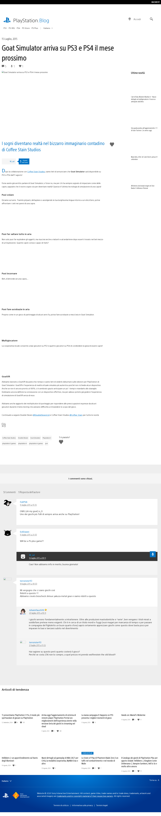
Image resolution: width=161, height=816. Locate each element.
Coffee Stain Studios (36, 171)
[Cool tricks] (52, 325)
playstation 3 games (9, 443)
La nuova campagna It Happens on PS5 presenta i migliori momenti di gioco (97, 716)
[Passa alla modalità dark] (129, 19)
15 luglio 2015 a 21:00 (28, 534)
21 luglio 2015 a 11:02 (37, 645)
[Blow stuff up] (52, 258)
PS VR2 (12, 28)
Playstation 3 (47, 438)
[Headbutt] (52, 294)
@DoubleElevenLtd (41, 415)
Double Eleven (23, 438)
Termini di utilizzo (61, 805)
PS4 (18, 28)
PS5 (5, 28)
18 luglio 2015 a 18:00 (28, 583)
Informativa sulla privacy (82, 805)
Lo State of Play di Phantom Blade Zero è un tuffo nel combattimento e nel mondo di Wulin (99, 760)
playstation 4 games (36, 443)
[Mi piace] (21, 722)
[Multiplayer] (52, 361)
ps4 (46, 443)
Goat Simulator (35, 438)
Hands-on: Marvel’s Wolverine (133, 715)
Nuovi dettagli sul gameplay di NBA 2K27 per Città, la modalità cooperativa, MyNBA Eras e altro (60, 760)
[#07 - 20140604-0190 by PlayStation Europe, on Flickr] (52, 219)
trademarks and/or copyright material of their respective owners (85, 796)
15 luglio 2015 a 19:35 (28, 505)
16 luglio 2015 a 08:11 (37, 558)
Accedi (137, 19)
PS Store (26, 28)
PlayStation (31, 20)
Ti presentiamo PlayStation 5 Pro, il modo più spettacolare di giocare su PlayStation (20, 716)
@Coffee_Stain (76, 415)
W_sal (12, 161)
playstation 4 (22, 443)
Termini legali (102, 805)
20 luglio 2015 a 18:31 (37, 613)
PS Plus (35, 28)
